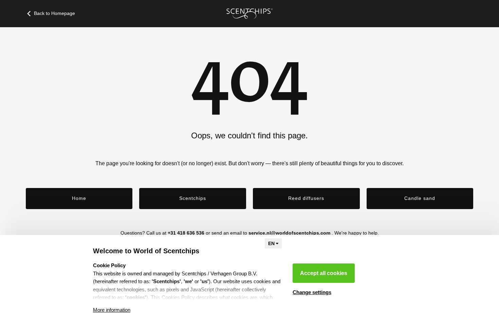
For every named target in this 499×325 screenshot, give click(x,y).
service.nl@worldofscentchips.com (289, 233)
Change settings (312, 292)
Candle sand (419, 198)
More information (111, 310)
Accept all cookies (323, 273)
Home (79, 198)
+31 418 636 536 (186, 233)
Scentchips (192, 198)
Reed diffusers (306, 198)
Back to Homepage (54, 13)
